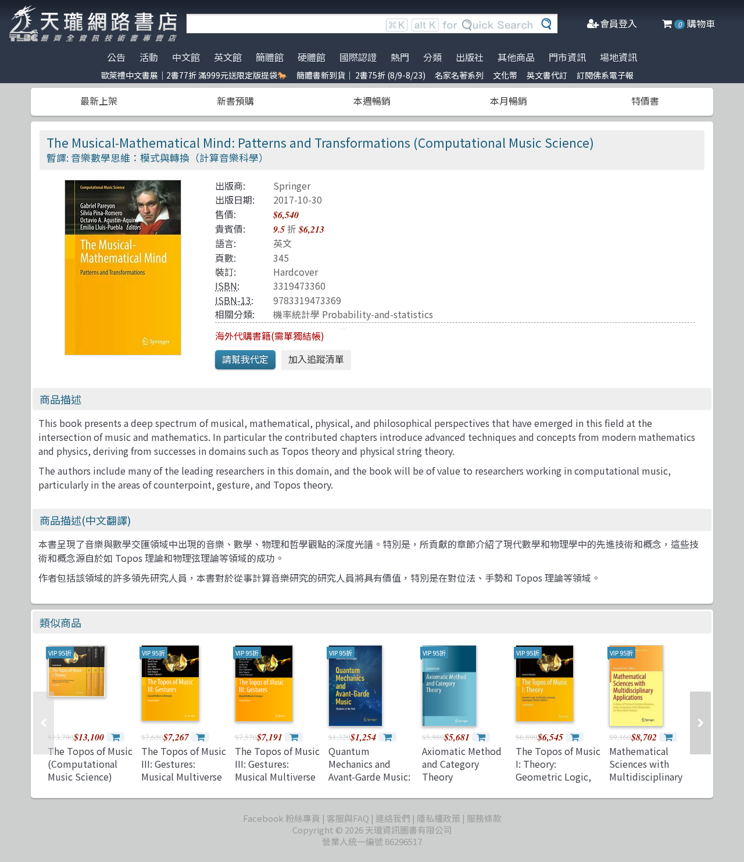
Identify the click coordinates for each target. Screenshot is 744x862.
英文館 (228, 57)
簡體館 (270, 57)
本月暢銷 (508, 101)
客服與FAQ (348, 818)
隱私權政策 (438, 818)
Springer (291, 186)
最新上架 (98, 101)
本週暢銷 (372, 101)
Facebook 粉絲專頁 (281, 818)
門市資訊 (567, 57)
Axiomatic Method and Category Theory (462, 764)
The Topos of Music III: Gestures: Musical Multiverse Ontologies (183, 770)
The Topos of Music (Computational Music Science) (90, 764)
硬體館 (312, 57)
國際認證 (358, 57)
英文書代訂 (547, 75)
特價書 (645, 101)
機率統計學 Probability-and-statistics (353, 314)
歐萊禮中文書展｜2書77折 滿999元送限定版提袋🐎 (194, 75)
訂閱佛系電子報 (605, 75)
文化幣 (505, 75)
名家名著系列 (459, 75)
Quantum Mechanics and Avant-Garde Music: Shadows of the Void (369, 777)
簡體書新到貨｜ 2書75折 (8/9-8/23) (360, 75)
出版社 (470, 57)
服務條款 (484, 818)
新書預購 (235, 101)
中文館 (186, 57)
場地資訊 (618, 57)
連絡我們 (392, 818)
